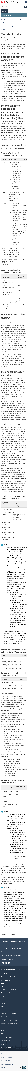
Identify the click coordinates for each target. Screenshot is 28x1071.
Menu (4, 11)
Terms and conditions (7, 1064)
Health (3, 1003)
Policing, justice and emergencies (10, 1020)
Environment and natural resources (10, 1010)
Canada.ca (4, 20)
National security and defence (9, 1013)
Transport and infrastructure (9, 1023)
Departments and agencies (8, 977)
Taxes (2, 1006)
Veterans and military (7, 1041)
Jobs (2, 986)
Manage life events (6, 1047)
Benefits (3, 1000)
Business (3, 996)
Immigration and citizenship (8, 989)
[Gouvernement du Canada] (10, 2)
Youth (2, 1044)
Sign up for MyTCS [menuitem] (8, 15)
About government (6, 980)
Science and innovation (7, 1034)
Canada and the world (7, 1027)
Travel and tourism (6, 993)
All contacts (4, 973)
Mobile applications (6, 1057)
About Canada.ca (5, 1060)
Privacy (3, 1067)
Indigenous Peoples (6, 1037)
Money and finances (6, 1030)
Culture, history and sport (8, 1017)
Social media (4, 1054)
